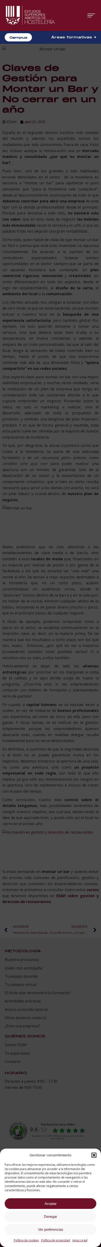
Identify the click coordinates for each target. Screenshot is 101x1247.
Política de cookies (26, 1240)
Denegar (50, 1217)
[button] (94, 1155)
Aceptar (51, 1204)
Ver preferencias (50, 1229)
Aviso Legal (79, 1240)
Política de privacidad (55, 1240)
